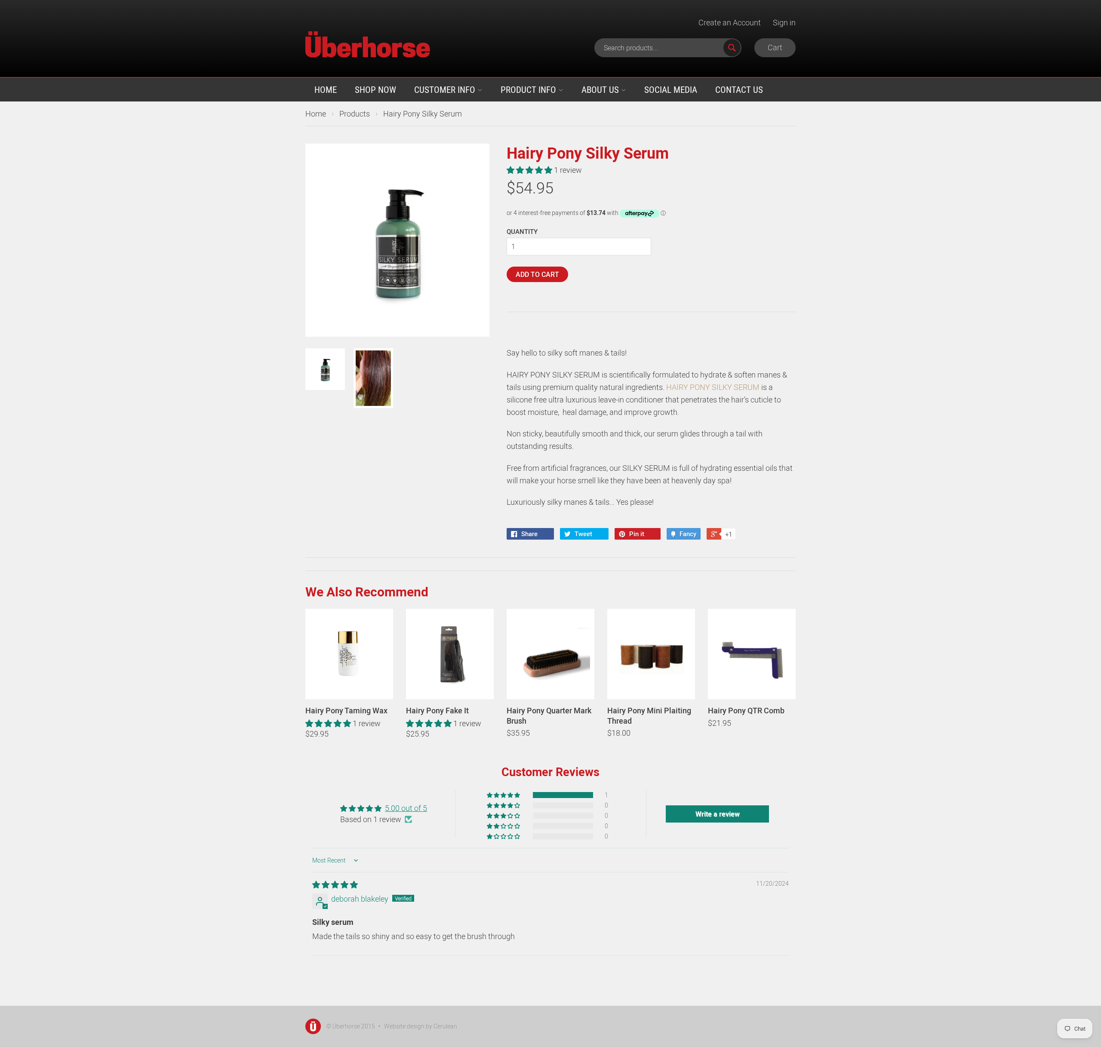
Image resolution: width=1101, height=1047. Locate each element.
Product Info (529, 89)
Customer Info (445, 89)
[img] (335, 884)
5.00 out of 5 (406, 808)
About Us (601, 89)
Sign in (784, 22)
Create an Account (729, 22)
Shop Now (375, 89)
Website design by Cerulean (420, 1026)
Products (354, 113)
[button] (530, 170)
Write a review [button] (717, 814)
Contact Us (739, 89)
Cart (775, 47)
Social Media (670, 89)
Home (325, 89)
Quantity (522, 231)
